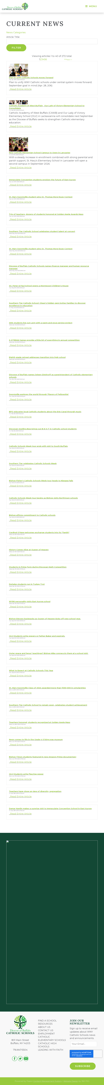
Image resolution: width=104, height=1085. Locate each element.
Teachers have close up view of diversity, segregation (35, 791)
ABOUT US (44, 1027)
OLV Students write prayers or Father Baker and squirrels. (37, 636)
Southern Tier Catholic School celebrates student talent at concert (42, 231)
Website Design (70, 1081)
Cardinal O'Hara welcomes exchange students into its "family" (39, 532)
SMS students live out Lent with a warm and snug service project (40, 323)
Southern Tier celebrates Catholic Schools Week (33, 463)
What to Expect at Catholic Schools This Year (31, 670)
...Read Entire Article (20, 89)
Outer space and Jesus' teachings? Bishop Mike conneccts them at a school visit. (48, 653)
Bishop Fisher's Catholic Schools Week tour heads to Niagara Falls (41, 481)
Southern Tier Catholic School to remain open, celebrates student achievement (48, 705)
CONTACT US (45, 1030)
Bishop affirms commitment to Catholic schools (32, 515)
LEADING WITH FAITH (50, 1049)
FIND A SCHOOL (47, 1020)
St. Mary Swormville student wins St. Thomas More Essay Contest (40, 197)
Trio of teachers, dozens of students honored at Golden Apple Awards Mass (46, 214)
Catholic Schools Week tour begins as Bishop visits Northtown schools (43, 498)
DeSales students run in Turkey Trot (27, 584)
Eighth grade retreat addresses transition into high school (37, 357)
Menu (92, 6)
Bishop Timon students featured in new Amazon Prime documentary (42, 757)
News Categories (16, 32)
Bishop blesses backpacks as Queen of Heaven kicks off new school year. (45, 619)
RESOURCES (45, 1023)
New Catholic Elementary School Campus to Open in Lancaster (39, 153)
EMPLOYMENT (46, 1033)
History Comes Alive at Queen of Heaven (29, 550)
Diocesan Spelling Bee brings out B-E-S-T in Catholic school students (43, 429)
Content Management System (47, 1081)
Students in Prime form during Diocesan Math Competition (37, 567)
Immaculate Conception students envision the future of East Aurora (42, 180)
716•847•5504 (20, 1049)
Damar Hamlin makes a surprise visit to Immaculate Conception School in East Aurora (50, 808)
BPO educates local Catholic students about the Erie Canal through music (45, 412)
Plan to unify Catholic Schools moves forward (31, 77)
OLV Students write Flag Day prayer (26, 774)
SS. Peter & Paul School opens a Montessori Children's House (38, 286)
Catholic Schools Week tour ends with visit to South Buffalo (38, 446)
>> (65, 59)
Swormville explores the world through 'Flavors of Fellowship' (39, 394)
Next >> (69, 60)
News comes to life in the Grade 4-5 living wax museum (36, 739)
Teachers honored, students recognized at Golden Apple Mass (39, 722)
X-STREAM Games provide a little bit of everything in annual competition (44, 340)
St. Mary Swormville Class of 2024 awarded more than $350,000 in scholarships (47, 688)
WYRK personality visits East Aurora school (29, 601)
